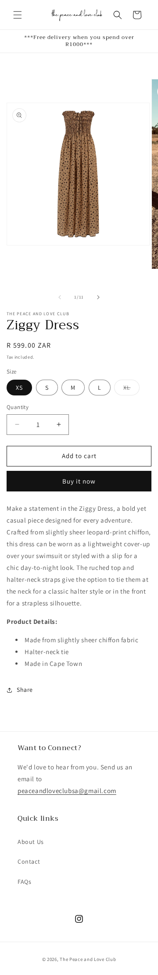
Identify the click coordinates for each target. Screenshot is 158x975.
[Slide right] (98, 297)
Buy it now (79, 481)
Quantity (18, 407)
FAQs (24, 882)
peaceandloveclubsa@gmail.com (67, 790)
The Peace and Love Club (88, 959)
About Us (31, 842)
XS (19, 387)
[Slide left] (59, 297)
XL (131, 389)
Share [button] (25, 690)
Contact (29, 861)
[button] (17, 15)
